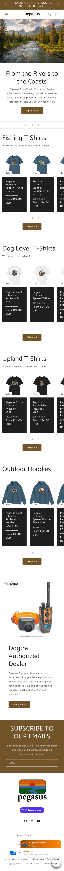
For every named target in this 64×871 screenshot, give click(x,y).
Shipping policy (14, 864)
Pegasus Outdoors (20, 859)
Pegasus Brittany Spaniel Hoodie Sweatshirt (42, 518)
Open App (32, 110)
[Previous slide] (25, 125)
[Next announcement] (58, 4)
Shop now (19, 704)
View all (32, 226)
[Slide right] (38, 218)
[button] (6, 14)
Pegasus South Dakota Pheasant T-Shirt (14, 407)
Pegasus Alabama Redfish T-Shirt (14, 185)
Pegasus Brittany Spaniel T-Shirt (41, 295)
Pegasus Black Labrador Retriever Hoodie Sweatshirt (14, 519)
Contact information (50, 864)
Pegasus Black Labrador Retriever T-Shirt (14, 297)
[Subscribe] (54, 763)
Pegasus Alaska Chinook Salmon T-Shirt (41, 186)
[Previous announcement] (5, 4)
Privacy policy (38, 859)
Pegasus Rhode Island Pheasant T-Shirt (40, 407)
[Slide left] (25, 218)
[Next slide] (38, 125)
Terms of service (32, 864)
